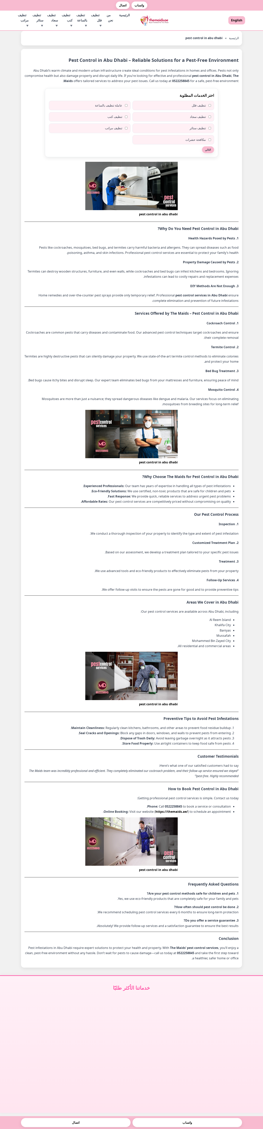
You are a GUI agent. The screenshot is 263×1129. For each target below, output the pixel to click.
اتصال (122, 5)
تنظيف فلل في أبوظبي (216, 1024)
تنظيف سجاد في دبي (160, 1018)
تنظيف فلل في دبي (216, 1018)
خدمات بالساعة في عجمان (47, 1037)
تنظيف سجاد (52, 17)
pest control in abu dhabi (158, 214)
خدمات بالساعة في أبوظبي (47, 1024)
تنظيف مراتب (23, 17)
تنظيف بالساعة (81, 17)
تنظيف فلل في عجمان (216, 1037)
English (236, 20)
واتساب (139, 5)
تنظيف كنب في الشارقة (103, 1031)
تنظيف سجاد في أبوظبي (160, 1024)
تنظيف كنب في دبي (103, 1018)
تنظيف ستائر (38, 17)
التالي (208, 149)
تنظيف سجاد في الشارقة (159, 1031)
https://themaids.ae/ (171, 811)
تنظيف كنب (67, 17)
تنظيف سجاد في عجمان (160, 1037)
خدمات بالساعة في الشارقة (46, 1031)
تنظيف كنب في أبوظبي (103, 1024)
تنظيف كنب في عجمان (103, 1037)
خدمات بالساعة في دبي (47, 1018)
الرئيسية (124, 15)
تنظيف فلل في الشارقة (216, 1031)
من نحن (110, 17)
